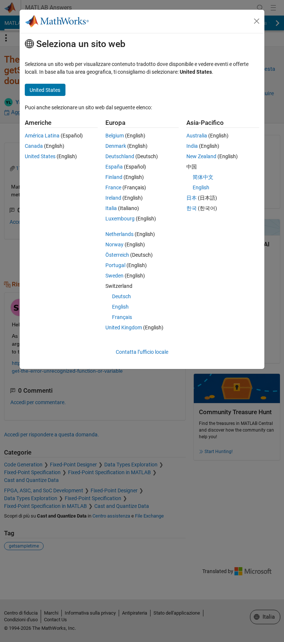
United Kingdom (123, 327)
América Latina (42, 136)
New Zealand (201, 156)
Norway (114, 244)
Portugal (115, 265)
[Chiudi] (256, 21)
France (113, 187)
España (114, 167)
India (192, 146)
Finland (113, 177)
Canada (34, 146)
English (120, 307)
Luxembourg (120, 219)
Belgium (114, 136)
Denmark (115, 146)
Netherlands (119, 234)
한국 (191, 208)
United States (40, 156)
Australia (196, 136)
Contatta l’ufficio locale (142, 352)
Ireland (113, 198)
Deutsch (121, 296)
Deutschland (119, 156)
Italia (111, 208)
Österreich (117, 255)
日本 (191, 198)
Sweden (114, 276)
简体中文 (203, 177)
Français (122, 317)
